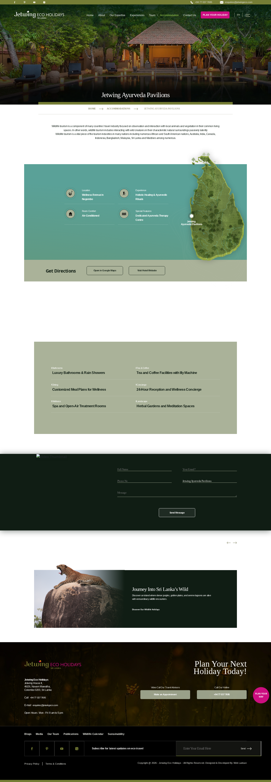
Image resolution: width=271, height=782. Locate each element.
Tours (152, 15)
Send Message (177, 512)
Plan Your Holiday (215, 15)
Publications (71, 734)
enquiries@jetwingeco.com (238, 2)
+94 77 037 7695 (203, 2)
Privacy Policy (31, 764)
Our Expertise (117, 15)
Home (90, 15)
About (101, 15)
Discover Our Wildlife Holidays (146, 610)
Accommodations (118, 109)
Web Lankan (240, 763)
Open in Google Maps (105, 270)
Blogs (28, 734)
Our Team (53, 734)
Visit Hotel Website (147, 270)
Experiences (137, 15)
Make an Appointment (165, 694)
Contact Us (189, 15)
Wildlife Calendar (93, 734)
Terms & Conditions (56, 764)
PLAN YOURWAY (261, 695)
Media (39, 734)
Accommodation (169, 15)
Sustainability (116, 734)
